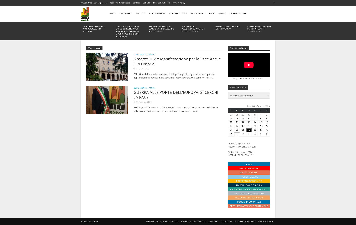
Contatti (136, 3)
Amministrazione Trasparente (94, 3)
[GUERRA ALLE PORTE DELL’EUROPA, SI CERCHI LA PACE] (107, 99)
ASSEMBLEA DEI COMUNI (241, 155)
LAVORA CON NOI (238, 13)
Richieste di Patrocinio (120, 3)
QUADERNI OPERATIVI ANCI (249, 197)
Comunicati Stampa (144, 55)
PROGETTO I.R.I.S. (249, 172)
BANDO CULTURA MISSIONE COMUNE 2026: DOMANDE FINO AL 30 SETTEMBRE (161, 29)
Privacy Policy (179, 3)
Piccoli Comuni (157, 13)
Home (113, 13)
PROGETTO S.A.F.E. (249, 176)
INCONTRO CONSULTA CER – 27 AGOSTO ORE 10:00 (227, 27)
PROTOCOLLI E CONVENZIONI (249, 193)
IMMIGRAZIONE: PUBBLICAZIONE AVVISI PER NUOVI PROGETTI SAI (193, 29)
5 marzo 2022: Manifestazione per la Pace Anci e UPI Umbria (177, 61)
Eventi (222, 13)
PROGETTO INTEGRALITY (249, 180)
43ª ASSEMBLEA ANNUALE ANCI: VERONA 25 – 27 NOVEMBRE (93, 29)
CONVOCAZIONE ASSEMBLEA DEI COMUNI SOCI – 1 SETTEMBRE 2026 (259, 29)
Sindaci (139, 13)
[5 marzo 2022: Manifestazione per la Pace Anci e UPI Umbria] (107, 66)
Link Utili (146, 3)
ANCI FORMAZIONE (248, 168)
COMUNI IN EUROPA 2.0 (249, 201)
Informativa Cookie (161, 3)
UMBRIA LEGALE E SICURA (249, 185)
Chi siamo (125, 13)
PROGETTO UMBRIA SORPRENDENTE (249, 189)
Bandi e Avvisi (198, 13)
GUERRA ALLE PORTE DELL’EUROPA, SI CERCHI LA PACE (176, 95)
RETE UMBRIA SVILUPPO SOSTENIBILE (249, 206)
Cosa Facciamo (177, 13)
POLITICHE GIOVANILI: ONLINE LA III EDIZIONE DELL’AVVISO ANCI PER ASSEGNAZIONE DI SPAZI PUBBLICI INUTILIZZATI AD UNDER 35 (128, 31)
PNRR (211, 13)
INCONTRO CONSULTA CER (242, 146)
